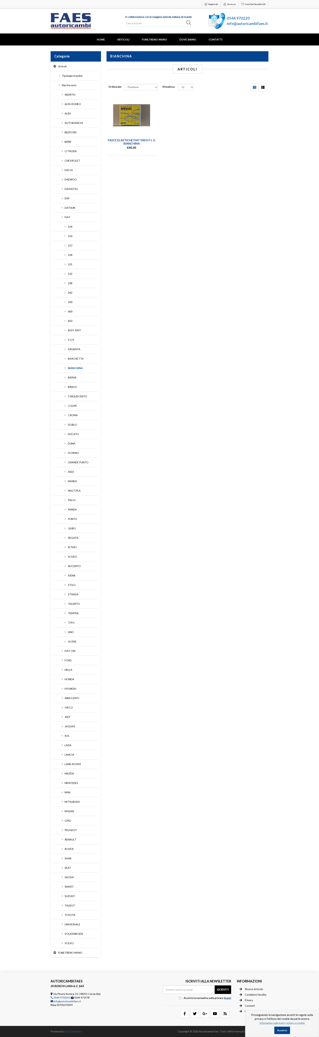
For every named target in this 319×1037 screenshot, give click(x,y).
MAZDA (69, 773)
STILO (72, 584)
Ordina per (115, 86)
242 (70, 292)
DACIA (69, 170)
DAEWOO (71, 179)
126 (70, 236)
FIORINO (73, 452)
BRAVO (72, 386)
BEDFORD (71, 132)
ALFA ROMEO (73, 104)
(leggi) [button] (227, 998)
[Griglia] (254, 87)
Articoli (123, 39)
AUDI (68, 113)
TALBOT (70, 905)
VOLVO (69, 943)
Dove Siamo (187, 39)
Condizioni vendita (255, 994)
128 (70, 254)
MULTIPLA (74, 490)
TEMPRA (73, 613)
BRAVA (72, 377)
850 (70, 320)
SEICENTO (74, 566)
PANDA (72, 509)
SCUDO (72, 556)
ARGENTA (74, 349)
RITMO (72, 547)
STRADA (73, 594)
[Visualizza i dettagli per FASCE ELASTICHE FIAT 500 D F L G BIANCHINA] (131, 115)
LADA (68, 745)
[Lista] (263, 87)
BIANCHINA (75, 368)
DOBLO (72, 424)
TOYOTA (70, 914)
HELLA (68, 669)
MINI (68, 792)
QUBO (72, 528)
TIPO (71, 622)
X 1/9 (71, 339)
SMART (69, 886)
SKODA (69, 877)
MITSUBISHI (72, 801)
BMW (68, 141)
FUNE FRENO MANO (154, 39)
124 (70, 226)
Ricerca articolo (254, 989)
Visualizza (168, 86)
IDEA (71, 471)
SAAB (68, 858)
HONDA (69, 679)
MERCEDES (71, 782)
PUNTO (72, 518)
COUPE (72, 405)
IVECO (69, 707)
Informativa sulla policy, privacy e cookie (282, 1022)
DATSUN (70, 207)
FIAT (67, 217)
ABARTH (70, 94)
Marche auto (69, 85)
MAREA (72, 481)
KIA (67, 735)
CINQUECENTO (77, 396)
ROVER (69, 848)
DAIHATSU (71, 188)
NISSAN (69, 811)
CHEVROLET (72, 160)
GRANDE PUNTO (78, 462)
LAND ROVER (73, 764)
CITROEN (70, 151)
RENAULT (70, 839)
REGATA (73, 537)
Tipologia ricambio (72, 75)
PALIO (72, 500)
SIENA (72, 575)
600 (70, 311)
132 (70, 273)
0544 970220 (238, 18)
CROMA (73, 415)
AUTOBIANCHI (74, 122)
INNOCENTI (72, 698)
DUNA (71, 443)
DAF (67, 198)
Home (101, 39)
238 (70, 283)
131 (70, 264)
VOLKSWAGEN (74, 933)
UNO (71, 632)
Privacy (249, 1000)
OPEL (68, 820)
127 (70, 245)
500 (70, 302)
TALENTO (74, 603)
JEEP (67, 716)
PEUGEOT (71, 830)
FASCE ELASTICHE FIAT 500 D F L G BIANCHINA (131, 141)
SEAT (68, 867)
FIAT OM (70, 650)
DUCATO (73, 434)
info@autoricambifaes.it (247, 23)
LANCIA (69, 754)
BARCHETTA (76, 358)
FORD (68, 660)
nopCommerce (73, 1031)
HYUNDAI (70, 688)
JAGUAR (70, 726)
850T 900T (74, 330)
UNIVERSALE (72, 924)
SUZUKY (70, 896)
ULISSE (72, 641)
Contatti (215, 39)
